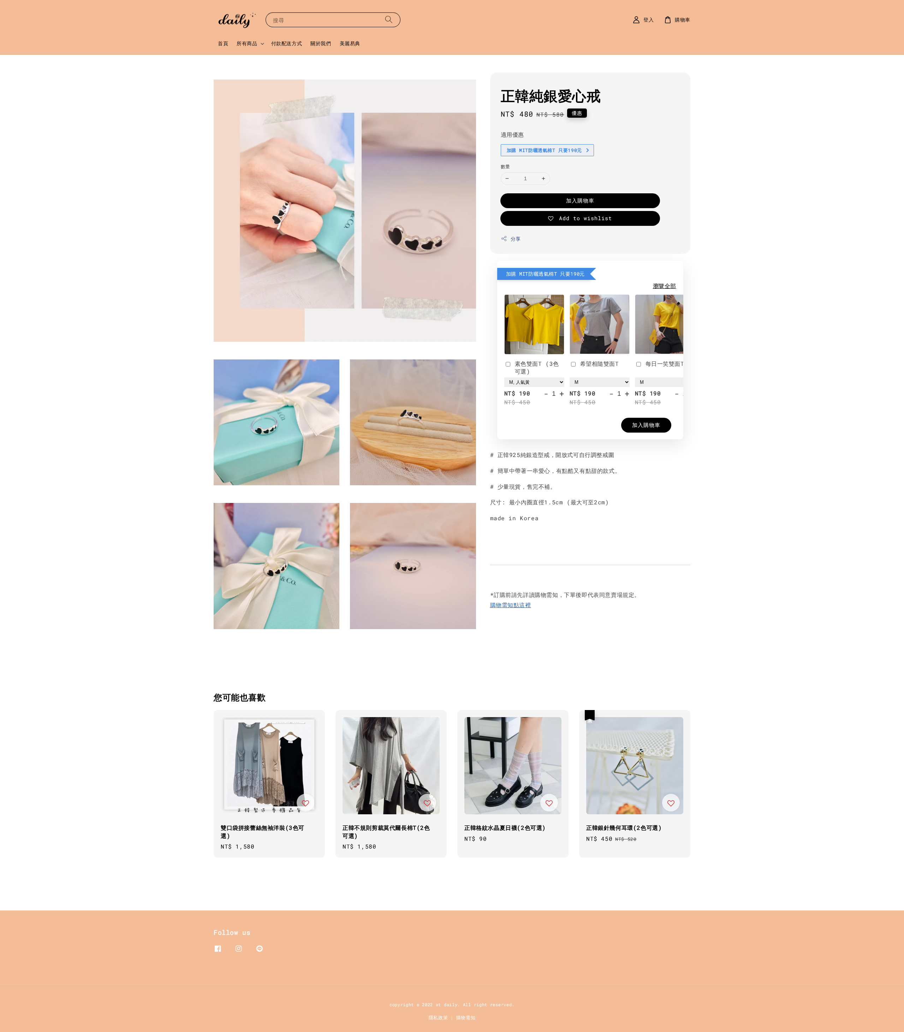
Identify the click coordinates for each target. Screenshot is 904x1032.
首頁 (223, 43)
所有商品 (247, 43)
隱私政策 (438, 1017)
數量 (505, 166)
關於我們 (320, 43)
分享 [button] (516, 238)
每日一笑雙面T (665, 363)
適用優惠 (512, 134)
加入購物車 (580, 200)
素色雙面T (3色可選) (537, 367)
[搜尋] (388, 20)
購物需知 (466, 1017)
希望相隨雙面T (599, 363)
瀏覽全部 (664, 285)
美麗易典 (350, 43)
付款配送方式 (286, 43)
